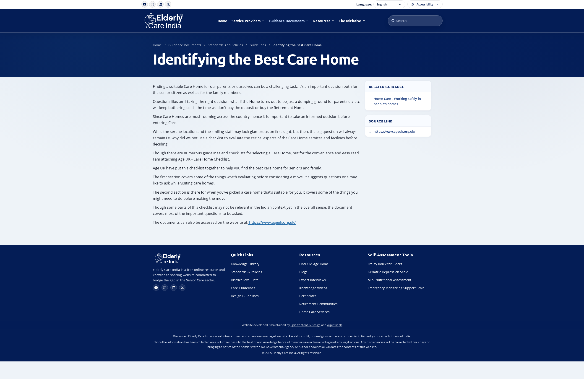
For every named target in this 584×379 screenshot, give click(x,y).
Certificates (307, 296)
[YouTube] (144, 4)
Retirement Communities (318, 304)
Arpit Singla (334, 325)
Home (222, 20)
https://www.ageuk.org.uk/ (272, 222)
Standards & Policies (246, 272)
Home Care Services (314, 312)
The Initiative (350, 20)
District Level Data (244, 280)
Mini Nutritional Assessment (389, 280)
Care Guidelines (243, 288)
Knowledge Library (245, 264)
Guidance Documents (287, 20)
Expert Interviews (312, 280)
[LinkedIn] (160, 4)
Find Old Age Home (314, 264)
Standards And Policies (225, 45)
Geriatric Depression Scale (388, 272)
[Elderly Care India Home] (168, 20)
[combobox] (415, 20)
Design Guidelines (245, 296)
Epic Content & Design (306, 325)
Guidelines (258, 45)
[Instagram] (152, 4)
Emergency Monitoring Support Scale (396, 288)
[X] (168, 4)
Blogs (303, 272)
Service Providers (246, 20)
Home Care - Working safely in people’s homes (397, 101)
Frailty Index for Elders (385, 264)
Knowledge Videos (313, 288)
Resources (321, 20)
